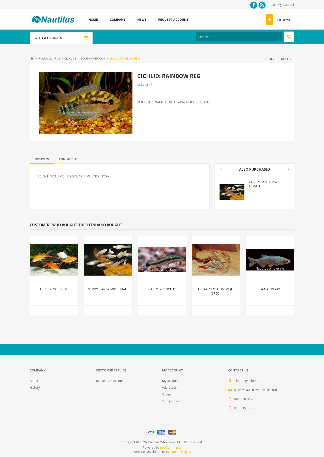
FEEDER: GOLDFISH (54, 289)
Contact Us (68, 159)
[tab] (42, 159)
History (35, 387)
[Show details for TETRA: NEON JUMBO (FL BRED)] (216, 259)
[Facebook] (253, 5)
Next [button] (288, 169)
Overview (42, 159)
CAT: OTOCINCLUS (162, 289)
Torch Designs (180, 452)
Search (289, 37)
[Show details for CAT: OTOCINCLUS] (162, 259)
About (34, 381)
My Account (285, 4)
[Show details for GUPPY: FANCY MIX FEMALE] (232, 192)
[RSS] (262, 5)
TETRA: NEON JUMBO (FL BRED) (216, 291)
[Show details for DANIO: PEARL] (270, 259)
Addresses (169, 387)
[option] (254, 192)
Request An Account (110, 381)
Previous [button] (221, 169)
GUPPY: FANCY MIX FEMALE (263, 184)
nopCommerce (171, 447)
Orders (167, 394)
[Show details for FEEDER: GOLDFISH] (54, 259)
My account (170, 381)
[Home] (32, 58)
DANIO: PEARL (270, 289)
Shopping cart (172, 401)
